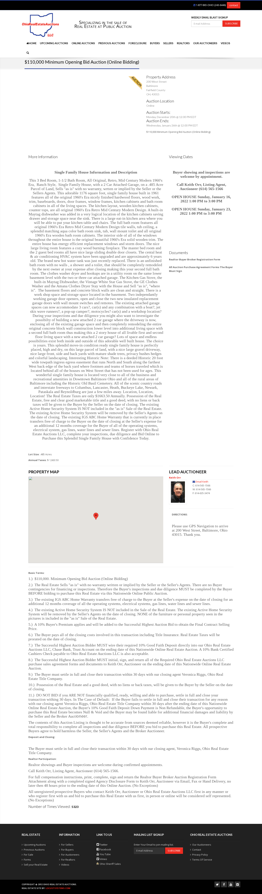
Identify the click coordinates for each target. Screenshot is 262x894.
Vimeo (103, 859)
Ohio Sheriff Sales (110, 864)
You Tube (105, 854)
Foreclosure (138, 43)
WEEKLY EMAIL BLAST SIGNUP (209, 17)
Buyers (155, 43)
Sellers (168, 43)
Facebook (105, 849)
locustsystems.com (58, 888)
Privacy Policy (200, 854)
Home (32, 43)
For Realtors (68, 859)
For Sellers (67, 844)
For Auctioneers (70, 854)
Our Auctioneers (205, 43)
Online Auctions (83, 43)
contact (233, 5)
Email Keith (202, 481)
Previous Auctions (111, 43)
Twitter (103, 844)
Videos (225, 43)
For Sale (28, 854)
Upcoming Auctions (54, 43)
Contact (196, 849)
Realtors (183, 43)
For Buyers (67, 849)
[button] (95, 516)
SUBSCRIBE (231, 23)
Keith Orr (175, 477)
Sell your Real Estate (36, 864)
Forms (27, 859)
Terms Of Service (202, 859)
